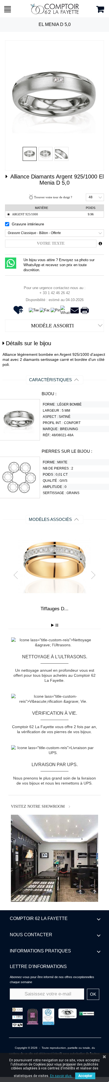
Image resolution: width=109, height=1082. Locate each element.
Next (91, 575)
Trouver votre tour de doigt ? (53, 197)
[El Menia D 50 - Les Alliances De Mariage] (30, 154)
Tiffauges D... (54, 608)
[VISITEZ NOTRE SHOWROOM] (54, 858)
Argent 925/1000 (25, 214)
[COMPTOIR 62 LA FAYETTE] (54, 9)
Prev (18, 575)
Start (52, 625)
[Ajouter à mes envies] (20, 313)
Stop (57, 625)
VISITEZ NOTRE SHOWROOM (38, 806)
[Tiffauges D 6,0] (54, 566)
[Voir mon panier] (100, 9)
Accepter (85, 1076)
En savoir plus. (61, 1076)
